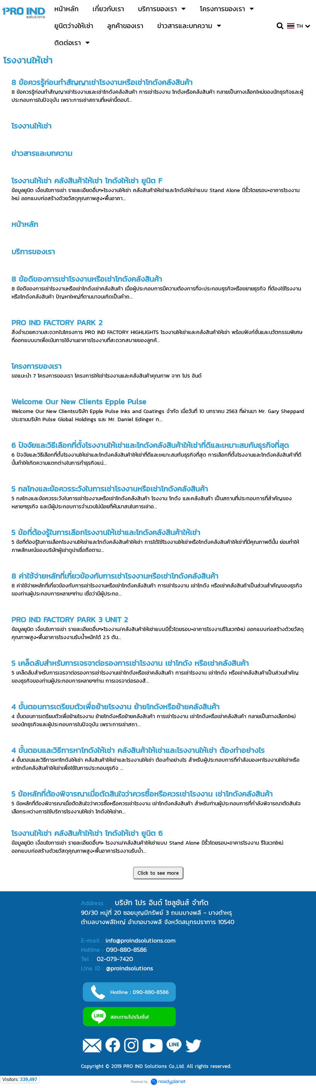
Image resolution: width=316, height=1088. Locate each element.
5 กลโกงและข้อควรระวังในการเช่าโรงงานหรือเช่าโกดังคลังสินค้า (110, 488)
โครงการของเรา (37, 366)
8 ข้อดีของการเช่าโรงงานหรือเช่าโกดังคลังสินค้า (87, 279)
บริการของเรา (33, 251)
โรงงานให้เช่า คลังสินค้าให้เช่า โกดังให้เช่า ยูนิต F (87, 180)
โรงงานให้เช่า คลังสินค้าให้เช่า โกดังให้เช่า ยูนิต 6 (87, 833)
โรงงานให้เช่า (32, 126)
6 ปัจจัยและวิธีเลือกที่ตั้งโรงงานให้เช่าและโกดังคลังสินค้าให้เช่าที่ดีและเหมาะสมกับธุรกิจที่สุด (150, 445)
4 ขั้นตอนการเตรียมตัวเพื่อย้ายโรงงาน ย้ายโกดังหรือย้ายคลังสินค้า (116, 706)
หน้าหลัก (25, 224)
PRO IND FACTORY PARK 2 (57, 322)
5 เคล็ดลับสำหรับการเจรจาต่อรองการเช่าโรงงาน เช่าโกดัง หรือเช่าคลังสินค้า (130, 663)
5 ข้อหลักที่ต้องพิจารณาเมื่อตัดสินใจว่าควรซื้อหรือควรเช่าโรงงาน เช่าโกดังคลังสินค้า (142, 794)
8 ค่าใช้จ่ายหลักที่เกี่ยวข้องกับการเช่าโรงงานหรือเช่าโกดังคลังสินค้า (115, 576)
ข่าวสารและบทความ (42, 153)
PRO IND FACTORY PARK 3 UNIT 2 (70, 619)
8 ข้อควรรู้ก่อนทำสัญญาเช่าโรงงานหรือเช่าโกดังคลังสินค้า (102, 82)
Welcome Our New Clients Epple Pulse (79, 401)
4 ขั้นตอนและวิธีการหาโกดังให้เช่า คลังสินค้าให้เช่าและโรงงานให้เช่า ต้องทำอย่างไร (138, 750)
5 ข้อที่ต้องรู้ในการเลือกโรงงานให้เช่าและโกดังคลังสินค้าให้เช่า (106, 532)
